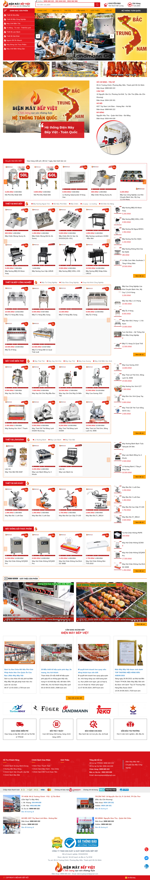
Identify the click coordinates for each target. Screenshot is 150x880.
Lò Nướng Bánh (40, 440)
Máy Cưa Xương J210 (130, 365)
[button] (38, 36)
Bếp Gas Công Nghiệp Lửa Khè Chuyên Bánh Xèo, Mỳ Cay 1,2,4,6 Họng (132, 289)
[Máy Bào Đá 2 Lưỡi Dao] (118, 499)
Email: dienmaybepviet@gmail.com (102, 775)
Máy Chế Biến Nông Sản (16, 49)
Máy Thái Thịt (39, 361)
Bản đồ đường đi (27, 812)
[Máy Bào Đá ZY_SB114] (118, 519)
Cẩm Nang (81, 11)
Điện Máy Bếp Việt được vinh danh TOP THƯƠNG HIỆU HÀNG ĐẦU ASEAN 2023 (129, 672)
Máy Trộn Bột (70, 440)
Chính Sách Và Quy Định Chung (16, 766)
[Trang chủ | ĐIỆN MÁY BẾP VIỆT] (17, 3)
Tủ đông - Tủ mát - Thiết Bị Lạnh (19, 28)
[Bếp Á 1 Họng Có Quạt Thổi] (118, 346)
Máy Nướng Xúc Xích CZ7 (132, 386)
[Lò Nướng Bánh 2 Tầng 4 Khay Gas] (118, 469)
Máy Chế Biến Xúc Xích (103, 361)
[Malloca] (129, 709)
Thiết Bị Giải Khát (13, 36)
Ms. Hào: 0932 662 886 (128, 866)
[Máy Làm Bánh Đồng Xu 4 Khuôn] (118, 457)
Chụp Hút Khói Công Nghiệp (92, 282)
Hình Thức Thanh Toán (41, 766)
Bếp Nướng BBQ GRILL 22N (132, 219)
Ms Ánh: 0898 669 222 (128, 856)
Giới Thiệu (95, 11)
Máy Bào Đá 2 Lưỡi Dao (131, 497)
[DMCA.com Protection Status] (57, 843)
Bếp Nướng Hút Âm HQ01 (131, 239)
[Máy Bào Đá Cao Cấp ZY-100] (118, 509)
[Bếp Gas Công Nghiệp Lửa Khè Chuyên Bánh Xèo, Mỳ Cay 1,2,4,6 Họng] (118, 288)
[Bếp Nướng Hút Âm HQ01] (118, 241)
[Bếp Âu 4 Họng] (118, 313)
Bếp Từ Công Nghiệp (49, 282)
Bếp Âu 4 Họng (127, 311)
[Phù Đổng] (100, 709)
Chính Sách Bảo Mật (12, 775)
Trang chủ (42, 11)
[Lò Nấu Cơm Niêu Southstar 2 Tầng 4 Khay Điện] (118, 263)
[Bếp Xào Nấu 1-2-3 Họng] (118, 303)
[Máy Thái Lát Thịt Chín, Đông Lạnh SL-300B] (118, 377)
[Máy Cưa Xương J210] (118, 367)
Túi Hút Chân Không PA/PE (132, 533)
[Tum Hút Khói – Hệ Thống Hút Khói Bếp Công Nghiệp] (118, 334)
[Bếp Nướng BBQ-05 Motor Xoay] (118, 210)
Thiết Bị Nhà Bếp (13, 15)
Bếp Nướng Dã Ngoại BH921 (133, 229)
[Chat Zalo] (146, 867)
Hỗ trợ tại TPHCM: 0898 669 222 (101, 763)
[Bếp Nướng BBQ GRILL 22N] (118, 221)
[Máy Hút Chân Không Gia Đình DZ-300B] (118, 566)
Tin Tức (67, 11)
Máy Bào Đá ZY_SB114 (131, 517)
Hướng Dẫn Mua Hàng (12, 769)
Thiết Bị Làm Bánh (13, 32)
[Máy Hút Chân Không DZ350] (118, 545)
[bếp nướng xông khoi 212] (111, 602)
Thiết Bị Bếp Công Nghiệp (16, 19)
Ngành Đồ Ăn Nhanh (14, 40)
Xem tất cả (139, 276)
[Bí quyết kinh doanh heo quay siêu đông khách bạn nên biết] (93, 652)
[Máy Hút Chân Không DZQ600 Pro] (118, 555)
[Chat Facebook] (146, 859)
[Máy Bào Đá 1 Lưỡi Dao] (118, 489)
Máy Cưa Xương (85, 361)
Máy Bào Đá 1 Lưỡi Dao (131, 487)
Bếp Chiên (74, 204)
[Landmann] (43, 709)
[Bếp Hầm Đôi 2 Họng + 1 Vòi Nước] (118, 323)
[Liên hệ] (131, 36)
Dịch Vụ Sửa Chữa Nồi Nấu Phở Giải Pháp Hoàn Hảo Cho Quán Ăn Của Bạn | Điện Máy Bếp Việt (18, 672)
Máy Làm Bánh (55, 440)
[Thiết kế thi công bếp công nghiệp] (75, 69)
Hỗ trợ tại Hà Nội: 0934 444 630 (101, 766)
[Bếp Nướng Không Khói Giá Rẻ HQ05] (118, 251)
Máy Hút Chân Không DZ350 (133, 543)
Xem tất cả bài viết (75, 698)
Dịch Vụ (55, 11)
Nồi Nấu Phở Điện (60, 204)
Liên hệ (108, 11)
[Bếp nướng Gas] (75, 36)
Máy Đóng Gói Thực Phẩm (16, 44)
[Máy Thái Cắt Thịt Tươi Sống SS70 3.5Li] (118, 410)
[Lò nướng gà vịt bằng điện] (124, 69)
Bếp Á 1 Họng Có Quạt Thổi (132, 343)
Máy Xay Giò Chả (54, 361)
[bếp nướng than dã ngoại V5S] (38, 602)
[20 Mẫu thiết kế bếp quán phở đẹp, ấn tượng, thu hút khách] (56, 652)
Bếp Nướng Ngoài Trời (41, 204)
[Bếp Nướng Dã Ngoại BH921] (118, 231)
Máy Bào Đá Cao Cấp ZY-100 (133, 507)
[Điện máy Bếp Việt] (75, 867)
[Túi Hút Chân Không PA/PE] (118, 535)
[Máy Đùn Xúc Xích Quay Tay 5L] (118, 398)
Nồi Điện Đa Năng (107, 204)
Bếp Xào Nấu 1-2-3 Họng (131, 301)
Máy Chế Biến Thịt (13, 23)
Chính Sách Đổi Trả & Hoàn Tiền (45, 772)
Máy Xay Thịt (70, 361)
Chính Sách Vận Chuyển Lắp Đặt (16, 772)
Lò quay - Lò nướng (89, 204)
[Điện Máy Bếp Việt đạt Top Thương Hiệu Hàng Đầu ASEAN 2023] (130, 652)
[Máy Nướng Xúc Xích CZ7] (118, 388)
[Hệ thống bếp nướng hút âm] (26, 69)
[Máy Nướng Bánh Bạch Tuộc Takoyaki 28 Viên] (118, 446)
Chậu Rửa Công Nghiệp (70, 282)
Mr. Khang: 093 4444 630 (128, 861)
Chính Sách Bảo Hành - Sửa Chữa (46, 769)
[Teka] (72, 709)
